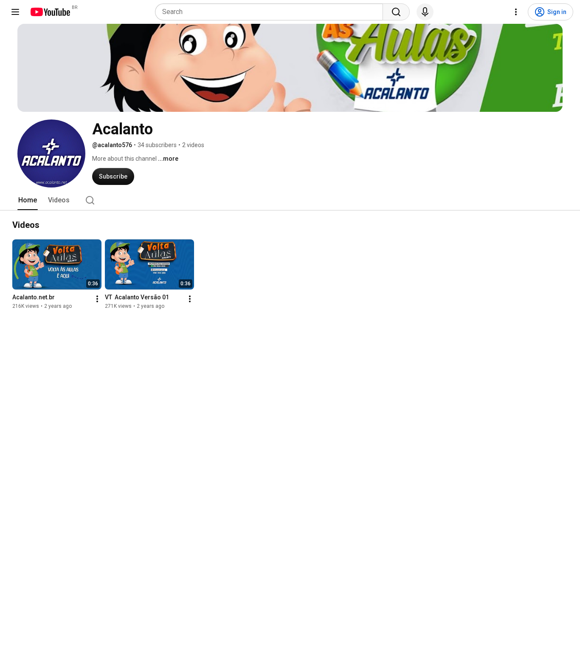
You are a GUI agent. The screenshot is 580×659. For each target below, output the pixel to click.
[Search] (396, 11)
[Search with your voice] (425, 11)
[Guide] (15, 12)
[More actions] (97, 298)
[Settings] (516, 12)
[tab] (27, 200)
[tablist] (290, 200)
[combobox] (271, 12)
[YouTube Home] (50, 12)
